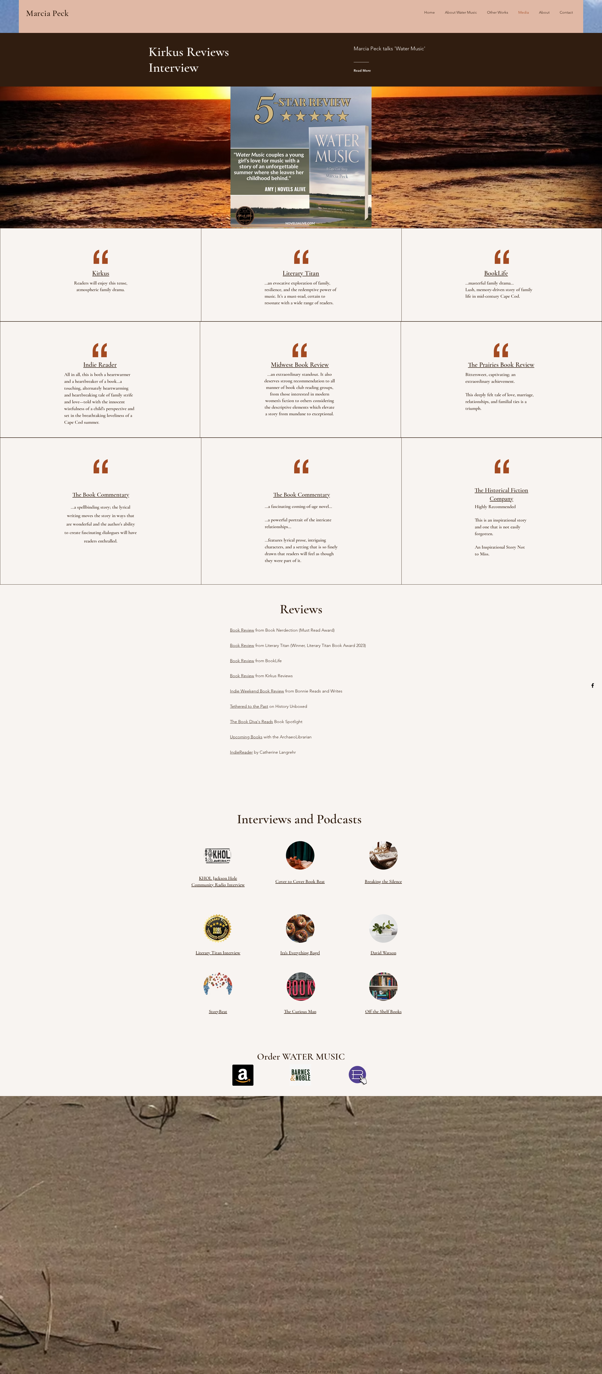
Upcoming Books (246, 737)
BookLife (496, 273)
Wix (340, 1371)
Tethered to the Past (249, 706)
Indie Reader (100, 365)
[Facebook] (593, 685)
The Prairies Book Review (501, 365)
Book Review (242, 630)
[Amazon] (242, 1075)
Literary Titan (301, 273)
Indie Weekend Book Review (257, 691)
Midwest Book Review (300, 365)
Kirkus (100, 273)
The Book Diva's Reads (251, 721)
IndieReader (241, 752)
